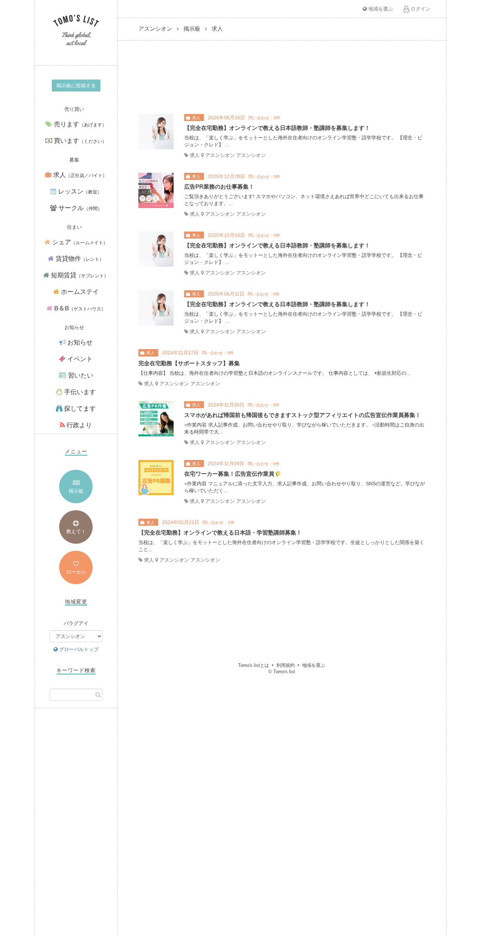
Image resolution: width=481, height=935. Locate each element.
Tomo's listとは (253, 665)
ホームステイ (79, 291)
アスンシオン (155, 29)
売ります (79, 124)
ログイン (419, 9)
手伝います (79, 392)
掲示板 (76, 491)
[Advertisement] (76, 827)
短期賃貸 (78, 275)
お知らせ (79, 342)
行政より (78, 425)
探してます (79, 408)
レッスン (79, 191)
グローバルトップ (78, 649)
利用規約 (285, 665)
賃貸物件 (79, 258)
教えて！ (76, 531)
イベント (79, 358)
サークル (79, 207)
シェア (79, 242)
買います (79, 140)
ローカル (76, 572)
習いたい (79, 375)
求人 (79, 174)
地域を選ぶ (380, 9)
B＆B (79, 308)
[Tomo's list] (76, 31)
